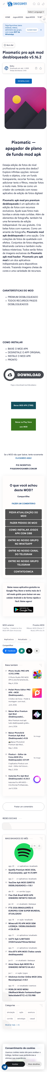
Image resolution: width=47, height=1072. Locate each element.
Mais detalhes (34, 1064)
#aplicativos (9, 639)
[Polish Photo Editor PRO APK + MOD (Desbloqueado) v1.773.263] (37, 693)
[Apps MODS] (30, 17)
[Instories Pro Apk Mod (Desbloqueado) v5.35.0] (37, 779)
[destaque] (32, 904)
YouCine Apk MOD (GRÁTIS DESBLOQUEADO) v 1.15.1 (21, 884)
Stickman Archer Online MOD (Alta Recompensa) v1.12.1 (25, 978)
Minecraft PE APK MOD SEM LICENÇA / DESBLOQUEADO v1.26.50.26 (22, 926)
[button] (43, 4)
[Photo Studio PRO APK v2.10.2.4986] (37, 674)
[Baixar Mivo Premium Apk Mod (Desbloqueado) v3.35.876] (37, 714)
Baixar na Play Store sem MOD (23, 424)
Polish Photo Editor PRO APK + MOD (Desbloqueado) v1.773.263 (19, 692)
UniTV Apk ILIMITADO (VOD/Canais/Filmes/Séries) (22, 940)
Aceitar (15, 1064)
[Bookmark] (39, 4)
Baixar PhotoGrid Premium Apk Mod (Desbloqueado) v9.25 (18, 735)
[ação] (22, 920)
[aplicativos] (24, 866)
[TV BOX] (40, 17)
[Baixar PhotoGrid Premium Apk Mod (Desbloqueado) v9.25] (37, 736)
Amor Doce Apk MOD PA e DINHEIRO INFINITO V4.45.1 (21, 965)
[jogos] (28, 891)
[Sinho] (12, 66)
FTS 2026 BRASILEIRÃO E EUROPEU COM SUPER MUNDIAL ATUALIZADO (24, 910)
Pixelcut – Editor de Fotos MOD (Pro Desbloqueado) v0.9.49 (18, 757)
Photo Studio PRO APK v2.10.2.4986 (18, 672)
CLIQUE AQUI (32, 30)
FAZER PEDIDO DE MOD (23, 522)
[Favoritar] (36, 68)
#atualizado (22, 639)
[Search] (34, 4)
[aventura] (32, 985)
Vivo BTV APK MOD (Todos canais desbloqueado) (24, 953)
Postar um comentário (23, 806)
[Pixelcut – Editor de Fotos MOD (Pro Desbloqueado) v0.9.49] (37, 757)
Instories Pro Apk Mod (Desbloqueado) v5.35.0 (19, 777)
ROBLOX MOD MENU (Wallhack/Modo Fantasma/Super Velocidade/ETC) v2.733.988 (24, 992)
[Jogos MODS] (18, 17)
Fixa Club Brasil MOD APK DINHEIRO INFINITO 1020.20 (22, 896)
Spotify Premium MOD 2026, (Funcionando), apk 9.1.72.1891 (22, 871)
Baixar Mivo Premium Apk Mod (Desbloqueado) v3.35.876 (17, 714)
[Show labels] (13, 1025)
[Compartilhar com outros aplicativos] (37, 651)
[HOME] (7, 17)
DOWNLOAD (23, 81)
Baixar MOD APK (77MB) (23, 405)
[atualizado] (34, 866)
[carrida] (22, 891)
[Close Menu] (41, 30)
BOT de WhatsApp (12, 33)
